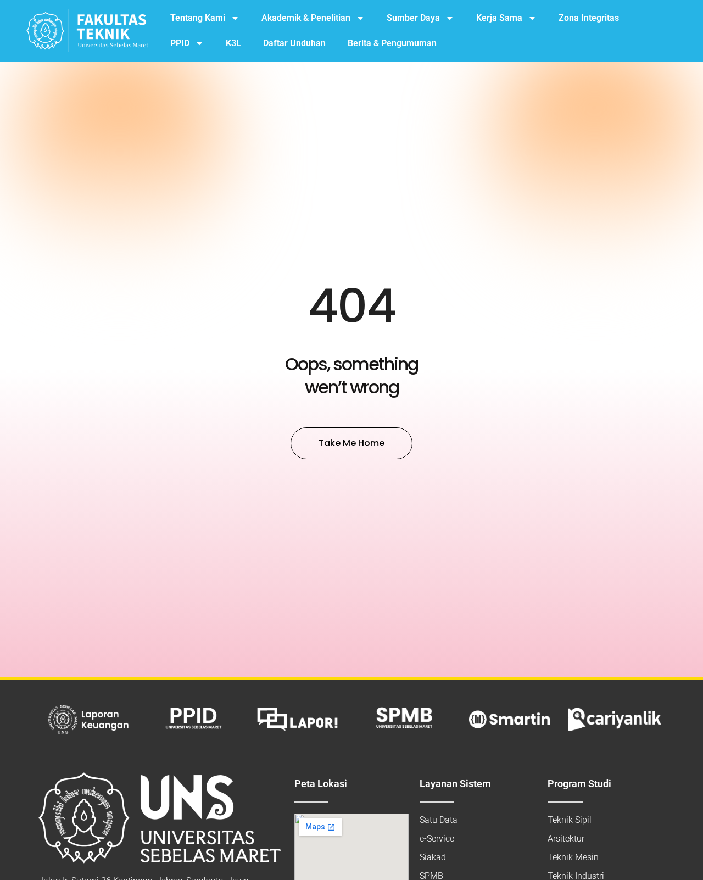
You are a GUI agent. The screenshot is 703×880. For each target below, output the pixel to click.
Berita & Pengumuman (392, 43)
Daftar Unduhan (294, 43)
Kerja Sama (499, 18)
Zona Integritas (589, 18)
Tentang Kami (197, 18)
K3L (233, 43)
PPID (179, 43)
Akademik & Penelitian (305, 18)
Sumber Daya (413, 18)
